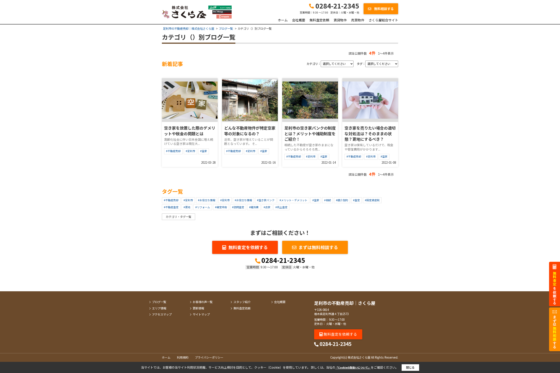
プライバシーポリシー (209, 357)
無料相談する (383, 8)
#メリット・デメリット (293, 200)
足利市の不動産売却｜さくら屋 (344, 303)
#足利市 (190, 151)
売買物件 (357, 20)
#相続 (327, 200)
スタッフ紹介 (241, 302)
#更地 (187, 207)
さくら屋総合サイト (383, 20)
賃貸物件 (340, 20)
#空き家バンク (266, 200)
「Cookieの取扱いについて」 (353, 367)
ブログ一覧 (159, 302)
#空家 (203, 151)
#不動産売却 (173, 151)
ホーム (283, 20)
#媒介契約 (342, 200)
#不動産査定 (171, 207)
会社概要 (298, 20)
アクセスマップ (162, 314)
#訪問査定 (238, 207)
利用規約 (182, 357)
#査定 (356, 200)
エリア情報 (159, 308)
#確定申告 (221, 207)
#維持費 (254, 207)
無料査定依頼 (319, 20)
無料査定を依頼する (248, 247)
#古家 (267, 207)
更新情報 (198, 308)
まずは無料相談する (318, 247)
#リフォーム (202, 207)
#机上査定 (281, 207)
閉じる (410, 367)
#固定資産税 (372, 200)
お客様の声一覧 (203, 302)
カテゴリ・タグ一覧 (178, 217)
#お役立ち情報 (206, 200)
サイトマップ (201, 314)
